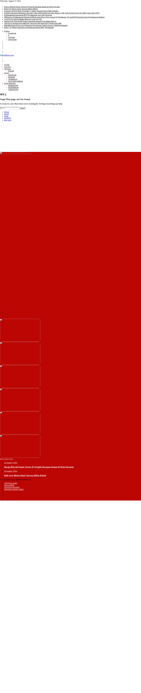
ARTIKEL (7, 69)
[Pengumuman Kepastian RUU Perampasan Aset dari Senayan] (20, 434)
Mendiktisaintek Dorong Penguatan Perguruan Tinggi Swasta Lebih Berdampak (36, 25)
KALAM (11, 71)
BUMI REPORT (10, 83)
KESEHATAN (13, 85)
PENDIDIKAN (13, 88)
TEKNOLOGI (13, 90)
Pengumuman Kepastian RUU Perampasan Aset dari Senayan (28, 15)
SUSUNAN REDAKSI (12, 487)
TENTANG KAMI (10, 483)
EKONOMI (12, 75)
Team (6, 116)
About (6, 114)
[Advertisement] (62, 137)
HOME (6, 65)
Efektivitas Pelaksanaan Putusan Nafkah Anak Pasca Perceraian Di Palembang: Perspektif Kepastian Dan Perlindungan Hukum (54, 17)
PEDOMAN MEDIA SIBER (13, 490)
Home (6, 112)
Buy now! (7, 120)
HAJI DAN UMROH (15, 81)
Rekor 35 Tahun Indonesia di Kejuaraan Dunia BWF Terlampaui (29, 28)
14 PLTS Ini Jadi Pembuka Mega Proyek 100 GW (23, 19)
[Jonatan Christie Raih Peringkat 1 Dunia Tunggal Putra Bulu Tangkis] (20, 387)
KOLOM (7, 67)
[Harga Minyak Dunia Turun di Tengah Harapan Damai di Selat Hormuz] (20, 341)
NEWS (6, 73)
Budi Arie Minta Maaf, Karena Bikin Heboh (21, 9)
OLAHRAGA (12, 79)
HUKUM (11, 77)
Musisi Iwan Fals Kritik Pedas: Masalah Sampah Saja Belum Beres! (30, 21)
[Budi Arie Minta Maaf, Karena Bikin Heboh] (20, 364)
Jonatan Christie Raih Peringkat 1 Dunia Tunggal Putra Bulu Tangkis (31, 11)
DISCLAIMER (9, 485)
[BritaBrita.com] (7, 55)
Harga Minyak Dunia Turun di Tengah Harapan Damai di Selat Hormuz (32, 7)
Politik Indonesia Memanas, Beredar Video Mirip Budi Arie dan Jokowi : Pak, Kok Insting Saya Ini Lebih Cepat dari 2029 (51, 13)
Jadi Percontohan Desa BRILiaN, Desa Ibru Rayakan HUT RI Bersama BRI (32, 23)
